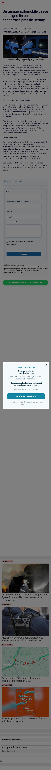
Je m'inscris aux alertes (26, 396)
